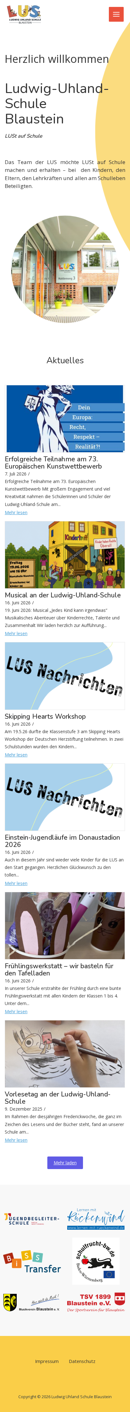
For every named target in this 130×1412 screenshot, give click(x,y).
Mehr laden (65, 1163)
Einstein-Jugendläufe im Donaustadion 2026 (62, 841)
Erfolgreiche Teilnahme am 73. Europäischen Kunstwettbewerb (53, 463)
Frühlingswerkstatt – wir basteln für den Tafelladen (59, 970)
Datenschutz (82, 1361)
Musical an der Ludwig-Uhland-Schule (63, 595)
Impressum (47, 1361)
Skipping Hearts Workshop (45, 716)
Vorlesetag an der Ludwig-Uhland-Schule (57, 1098)
